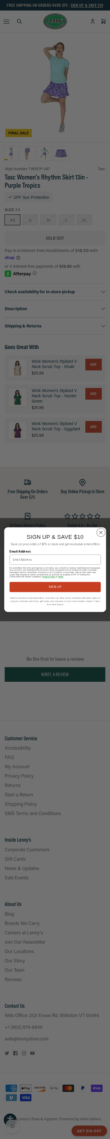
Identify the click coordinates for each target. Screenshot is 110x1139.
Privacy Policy (48, 576)
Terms (60, 576)
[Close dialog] (100, 532)
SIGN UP (55, 587)
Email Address (20, 551)
